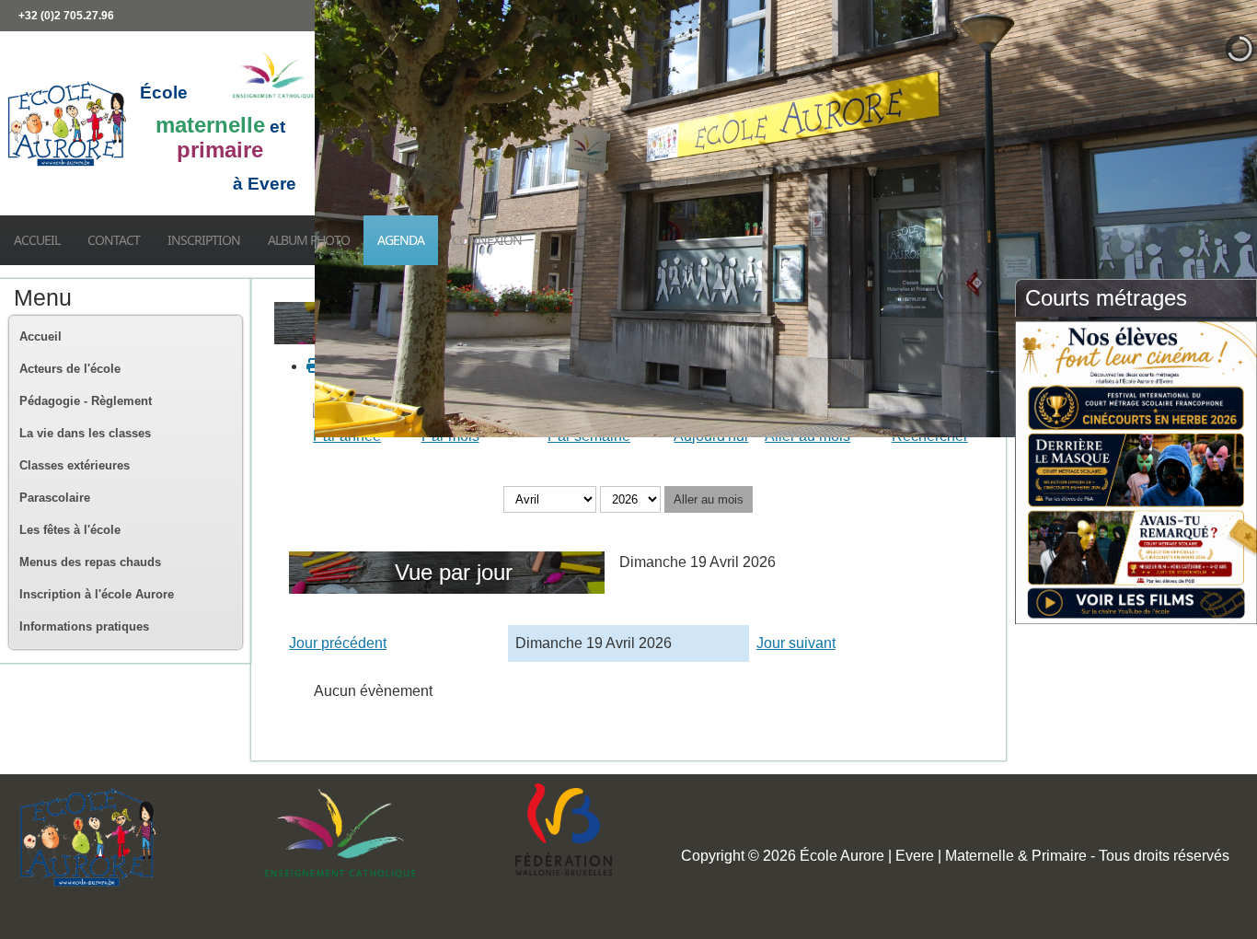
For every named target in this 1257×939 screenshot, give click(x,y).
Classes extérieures (74, 465)
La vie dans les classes (85, 433)
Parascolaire (54, 497)
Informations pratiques (84, 626)
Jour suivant (796, 643)
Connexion (487, 240)
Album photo (309, 240)
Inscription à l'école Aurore (96, 594)
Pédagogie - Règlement (85, 401)
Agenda (400, 240)
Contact (113, 240)
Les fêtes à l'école (70, 530)
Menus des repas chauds (90, 562)
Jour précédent (337, 643)
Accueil (37, 240)
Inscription (203, 240)
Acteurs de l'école (70, 369)
